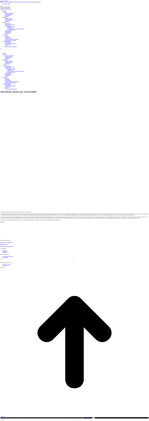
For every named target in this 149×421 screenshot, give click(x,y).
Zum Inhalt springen (4, 0)
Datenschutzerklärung (88, 417)
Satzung (4, 250)
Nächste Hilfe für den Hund (8, 256)
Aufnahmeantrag (4, 244)
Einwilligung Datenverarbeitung (7, 246)
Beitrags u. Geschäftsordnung (6, 242)
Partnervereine (5, 257)
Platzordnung (5, 251)
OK (93, 417)
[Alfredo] (13, 237)
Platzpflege (5, 252)
